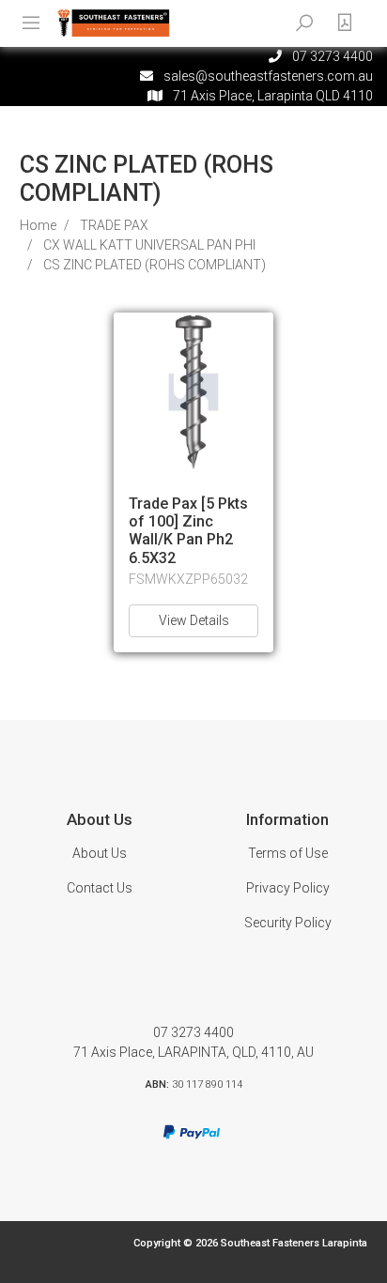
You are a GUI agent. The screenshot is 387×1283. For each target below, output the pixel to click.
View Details (194, 620)
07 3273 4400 (193, 1032)
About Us (99, 853)
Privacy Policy (288, 887)
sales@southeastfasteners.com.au (268, 76)
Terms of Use (288, 853)
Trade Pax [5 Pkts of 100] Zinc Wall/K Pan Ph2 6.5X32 (188, 531)
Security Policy (288, 922)
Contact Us (99, 887)
